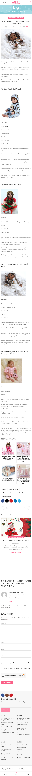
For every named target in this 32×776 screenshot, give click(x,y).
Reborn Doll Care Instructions (5, 754)
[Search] (24, 2)
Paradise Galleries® (22, 744)
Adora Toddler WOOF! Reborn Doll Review (23, 729)
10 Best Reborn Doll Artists (7, 732)
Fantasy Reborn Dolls (6, 729)
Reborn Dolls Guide (20, 492)
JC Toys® (19, 754)
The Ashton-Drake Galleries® (21, 748)
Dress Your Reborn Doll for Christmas (7, 758)
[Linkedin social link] (15, 501)
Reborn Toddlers (7, 496)
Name (2, 642)
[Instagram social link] (7, 695)
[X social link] (7, 501)
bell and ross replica (14, 592)
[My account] (26, 2)
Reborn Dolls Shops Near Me (23, 758)
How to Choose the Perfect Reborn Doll (7, 750)
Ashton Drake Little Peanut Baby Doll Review (23, 719)
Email (2, 649)
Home (8, 11)
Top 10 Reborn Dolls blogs (11, 432)
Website (3, 656)
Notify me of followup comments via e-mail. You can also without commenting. (15, 669)
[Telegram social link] (19, 501)
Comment (4, 623)
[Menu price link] (16, 122)
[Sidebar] (2, 235)
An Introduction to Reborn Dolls (7, 745)
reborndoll (9, 26)
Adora (6, 126)
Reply (10, 601)
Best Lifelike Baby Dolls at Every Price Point (7, 719)
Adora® (19, 752)
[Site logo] (16, 2)
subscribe (6, 669)
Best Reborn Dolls (14, 489)
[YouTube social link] (11, 695)
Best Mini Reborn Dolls (6, 727)
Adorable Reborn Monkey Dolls (7, 723)
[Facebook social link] (3, 501)
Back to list (16, 508)
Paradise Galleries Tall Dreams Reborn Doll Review (22, 724)
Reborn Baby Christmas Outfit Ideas (16, 540)
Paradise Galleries (7, 492)
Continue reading (16, 552)
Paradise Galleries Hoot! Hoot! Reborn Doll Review (23, 733)
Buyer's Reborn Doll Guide (18, 11)
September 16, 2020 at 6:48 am (17, 595)
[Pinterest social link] (11, 501)
